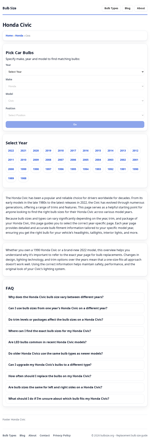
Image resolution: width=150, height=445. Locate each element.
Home (9, 35)
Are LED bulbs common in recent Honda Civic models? (47, 342)
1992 (110, 169)
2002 (123, 159)
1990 (135, 169)
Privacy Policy (62, 435)
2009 (36, 159)
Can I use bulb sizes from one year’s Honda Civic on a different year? (57, 308)
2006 (73, 159)
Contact (45, 435)
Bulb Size (9, 8)
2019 (48, 150)
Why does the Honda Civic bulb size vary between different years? (56, 297)
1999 (23, 169)
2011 (11, 159)
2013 (123, 150)
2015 (98, 150)
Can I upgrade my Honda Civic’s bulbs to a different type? (49, 365)
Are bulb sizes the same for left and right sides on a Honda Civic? (55, 387)
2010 (23, 159)
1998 (36, 169)
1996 (61, 169)
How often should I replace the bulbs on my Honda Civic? (49, 376)
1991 (123, 169)
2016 (86, 150)
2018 (61, 150)
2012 (135, 150)
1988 (23, 178)
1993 (98, 169)
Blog (127, 8)
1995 (73, 169)
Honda (19, 35)
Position (10, 108)
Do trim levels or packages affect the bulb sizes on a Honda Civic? (55, 320)
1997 (48, 169)
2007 (61, 159)
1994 (86, 169)
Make (9, 79)
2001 (135, 159)
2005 (86, 159)
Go (75, 124)
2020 (36, 150)
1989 (11, 178)
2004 (98, 159)
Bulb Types (111, 8)
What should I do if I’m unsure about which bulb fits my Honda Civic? (58, 399)
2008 (48, 159)
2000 (11, 169)
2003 (110, 159)
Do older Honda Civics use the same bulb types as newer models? (55, 353)
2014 (110, 150)
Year (8, 65)
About (141, 8)
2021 (23, 150)
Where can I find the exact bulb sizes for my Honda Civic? (49, 331)
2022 (11, 150)
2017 (73, 150)
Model (9, 94)
